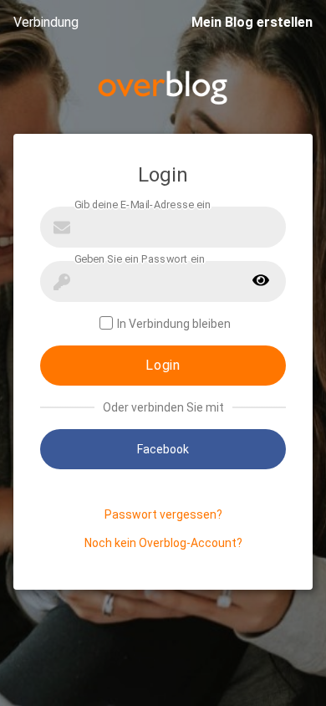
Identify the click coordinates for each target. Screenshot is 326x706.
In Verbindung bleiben (174, 323)
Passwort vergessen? (163, 514)
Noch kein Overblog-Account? (163, 543)
